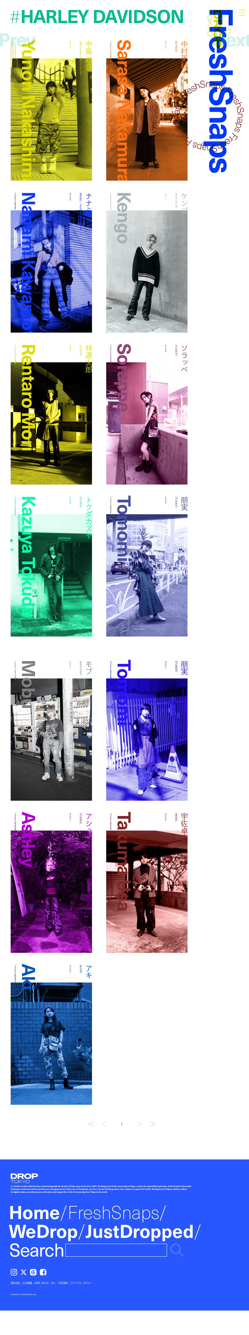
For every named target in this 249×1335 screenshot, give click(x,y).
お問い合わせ (42, 1283)
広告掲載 (27, 1283)
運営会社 (15, 1283)
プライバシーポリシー (81, 1283)
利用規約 (63, 1283)
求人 (53, 1283)
